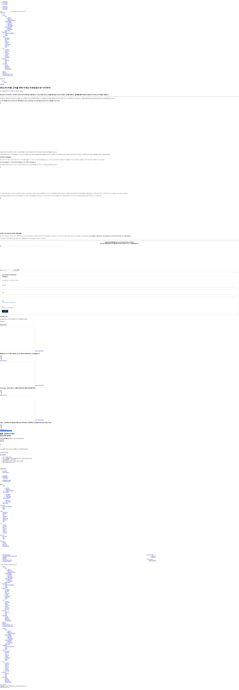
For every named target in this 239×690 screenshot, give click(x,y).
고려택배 (5, 471)
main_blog (37, 350)
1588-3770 (153, 556)
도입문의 (4, 626)
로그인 (3, 622)
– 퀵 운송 (7, 488)
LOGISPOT (3, 91)
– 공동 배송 (7, 495)
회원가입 (4, 623)
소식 (3, 600)
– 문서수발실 (8, 501)
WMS (4, 508)
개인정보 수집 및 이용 (6, 302)
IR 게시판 (5, 532)
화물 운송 (9, 570)
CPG (4, 515)
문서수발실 (9, 581)
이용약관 (5, 557)
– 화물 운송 (7, 489)
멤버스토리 (5, 545)
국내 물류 (9, 574)
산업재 (4, 517)
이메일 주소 (4, 285)
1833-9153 (153, 557)
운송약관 (5, 558)
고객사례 (2, 84)
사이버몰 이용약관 (7, 561)
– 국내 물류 (7, 494)
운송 (4, 485)
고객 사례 (5, 528)
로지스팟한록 (6, 472)
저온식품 (5, 516)
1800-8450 (154, 560)
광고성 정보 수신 (5, 307)
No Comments (20, 91)
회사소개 (5, 536)
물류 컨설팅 (5, 503)
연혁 (4, 537)
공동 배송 (9, 575)
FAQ (4, 539)
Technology (4, 583)
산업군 (3, 588)
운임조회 (4, 624)
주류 (4, 521)
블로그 (4, 527)
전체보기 (5, 525)
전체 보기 (7, 601)
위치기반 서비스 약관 (7, 560)
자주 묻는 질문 (6, 546)
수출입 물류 (10, 577)
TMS (4, 507)
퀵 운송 (9, 569)
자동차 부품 (5, 518)
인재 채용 (4, 615)
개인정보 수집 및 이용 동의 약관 (10, 556)
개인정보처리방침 (7, 554)
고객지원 (5, 531)
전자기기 (5, 520)
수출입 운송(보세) (11, 572)
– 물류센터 (7, 500)
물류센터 (9, 579)
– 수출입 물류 (8, 496)
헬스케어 (5, 513)
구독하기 (5, 311)
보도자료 (5, 526)
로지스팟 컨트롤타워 (7, 506)
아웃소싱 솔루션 (6, 498)
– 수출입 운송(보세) (9, 490)
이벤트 (4, 530)
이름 (3, 292)
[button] (2, 439)
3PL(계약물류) (6, 492)
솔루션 (3, 566)
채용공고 (5, 543)
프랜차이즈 (5, 512)
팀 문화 (4, 542)
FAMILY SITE (3, 468)
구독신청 (2, 321)
